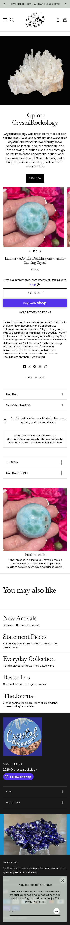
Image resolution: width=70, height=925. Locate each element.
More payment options (35, 312)
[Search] (12, 20)
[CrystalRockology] (35, 19)
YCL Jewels (25, 442)
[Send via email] (40, 366)
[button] (45, 366)
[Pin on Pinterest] (34, 366)
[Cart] (65, 20)
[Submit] (56, 911)
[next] (65, 4)
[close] (62, 880)
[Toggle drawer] (5, 19)
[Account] (58, 20)
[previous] (4, 4)
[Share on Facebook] (24, 366)
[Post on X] (29, 366)
